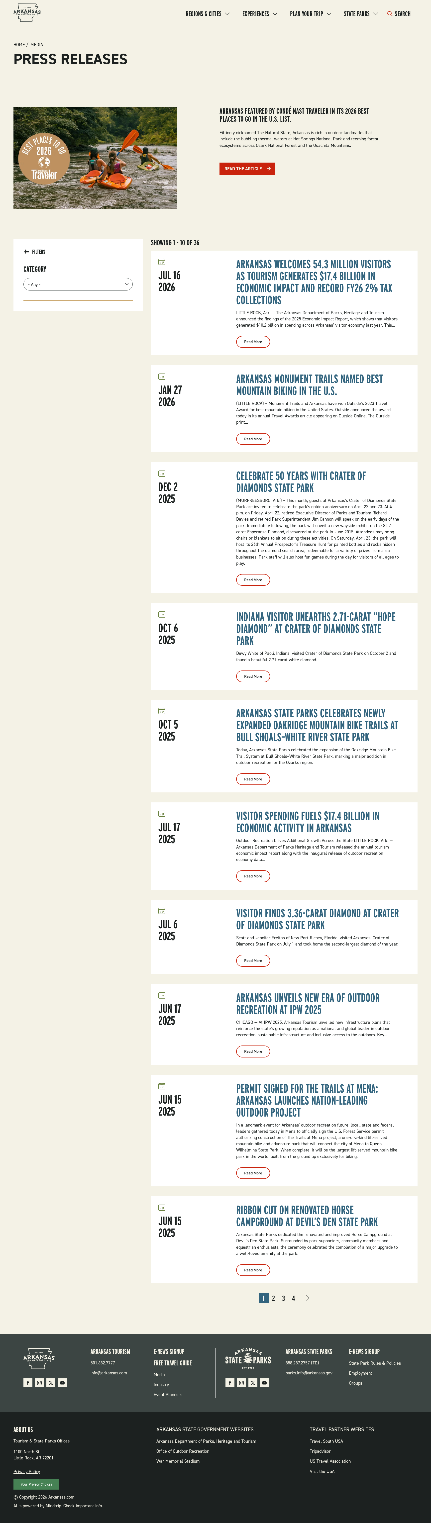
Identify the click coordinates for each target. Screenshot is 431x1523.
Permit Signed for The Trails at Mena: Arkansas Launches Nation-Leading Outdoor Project (307, 1100)
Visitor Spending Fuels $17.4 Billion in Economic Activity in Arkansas (307, 822)
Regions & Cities (203, 13)
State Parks (357, 13)
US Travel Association (330, 1461)
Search (403, 13)
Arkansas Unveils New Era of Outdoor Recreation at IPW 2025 (308, 1004)
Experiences (255, 13)
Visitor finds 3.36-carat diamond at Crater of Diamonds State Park (317, 919)
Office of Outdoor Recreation (182, 1451)
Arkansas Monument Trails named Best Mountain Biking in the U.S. (309, 385)
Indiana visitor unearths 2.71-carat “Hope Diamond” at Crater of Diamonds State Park (316, 629)
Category (34, 269)
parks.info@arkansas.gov (309, 1373)
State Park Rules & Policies (375, 1363)
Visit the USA (322, 1471)
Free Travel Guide (173, 1363)
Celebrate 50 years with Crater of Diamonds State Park (301, 482)
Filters (38, 252)
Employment (360, 1373)
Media (36, 44)
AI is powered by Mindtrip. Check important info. (58, 1506)
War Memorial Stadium (178, 1461)
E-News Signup (169, 1351)
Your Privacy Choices (36, 1484)
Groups (355, 1383)
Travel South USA (326, 1441)
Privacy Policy (26, 1472)
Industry (161, 1385)
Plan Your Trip (306, 13)
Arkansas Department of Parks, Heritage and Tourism (206, 1441)
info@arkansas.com (109, 1373)
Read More (257, 343)
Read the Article (243, 169)
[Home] (27, 13)
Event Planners (168, 1395)
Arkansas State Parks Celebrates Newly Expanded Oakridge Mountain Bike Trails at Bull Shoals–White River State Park (317, 725)
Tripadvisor (320, 1451)
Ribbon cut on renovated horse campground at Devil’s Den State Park (307, 1216)
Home (19, 44)
